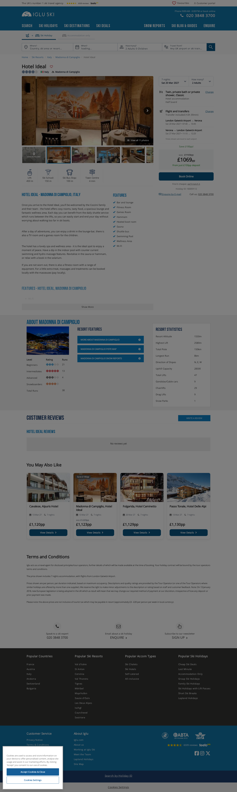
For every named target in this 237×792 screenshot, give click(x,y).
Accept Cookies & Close (33, 771)
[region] (33, 768)
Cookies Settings (33, 780)
